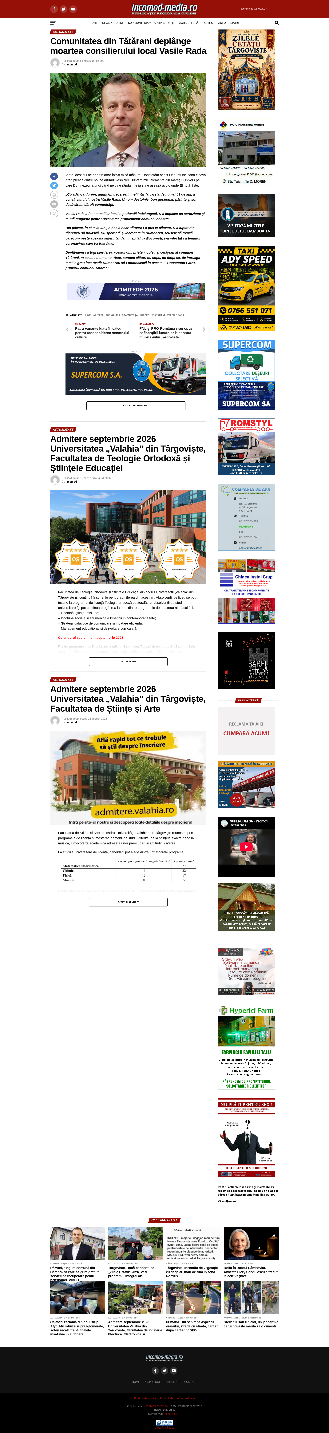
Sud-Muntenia (138, 22)
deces (145, 315)
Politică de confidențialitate (177, 1398)
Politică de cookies (146, 1398)
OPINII (120, 22)
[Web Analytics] (164, 1424)
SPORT (235, 22)
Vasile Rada (176, 315)
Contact (190, 1381)
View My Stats (164, 1427)
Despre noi (152, 1381)
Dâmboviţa (130, 315)
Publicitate (172, 1381)
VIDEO (222, 22)
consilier (113, 315)
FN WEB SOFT (172, 1413)
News (106, 22)
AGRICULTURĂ (188, 22)
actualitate (95, 315)
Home (136, 1381)
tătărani (159, 315)
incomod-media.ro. (156, 1406)
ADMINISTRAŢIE (164, 22)
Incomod (71, 64)
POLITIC (208, 22)
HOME (94, 22)
